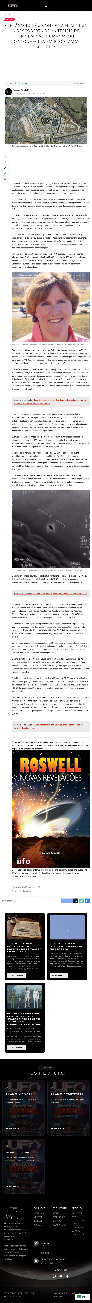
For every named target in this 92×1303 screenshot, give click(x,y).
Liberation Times (24, 891)
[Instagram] (54, 1276)
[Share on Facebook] (15, 83)
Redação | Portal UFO (21, 90)
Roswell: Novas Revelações (76, 745)
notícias (9, 19)
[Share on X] (18, 83)
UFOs (39, 887)
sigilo (34, 887)
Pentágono (26, 887)
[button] (46, 6)
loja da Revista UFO (36, 749)
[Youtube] (61, 1276)
